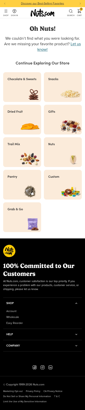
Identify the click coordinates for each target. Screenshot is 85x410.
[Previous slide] (4, 3)
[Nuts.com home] (42, 13)
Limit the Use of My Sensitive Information (25, 401)
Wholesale (12, 317)
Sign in (14, 15)
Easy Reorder (14, 323)
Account (11, 311)
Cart (79, 13)
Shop (5, 15)
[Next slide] (80, 3)
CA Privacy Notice (52, 391)
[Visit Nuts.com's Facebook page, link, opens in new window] (34, 367)
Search (71, 15)
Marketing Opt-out (13, 391)
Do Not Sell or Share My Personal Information (27, 396)
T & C (57, 396)
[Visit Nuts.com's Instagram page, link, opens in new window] (42, 367)
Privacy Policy (33, 391)
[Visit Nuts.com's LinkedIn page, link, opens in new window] (50, 367)
